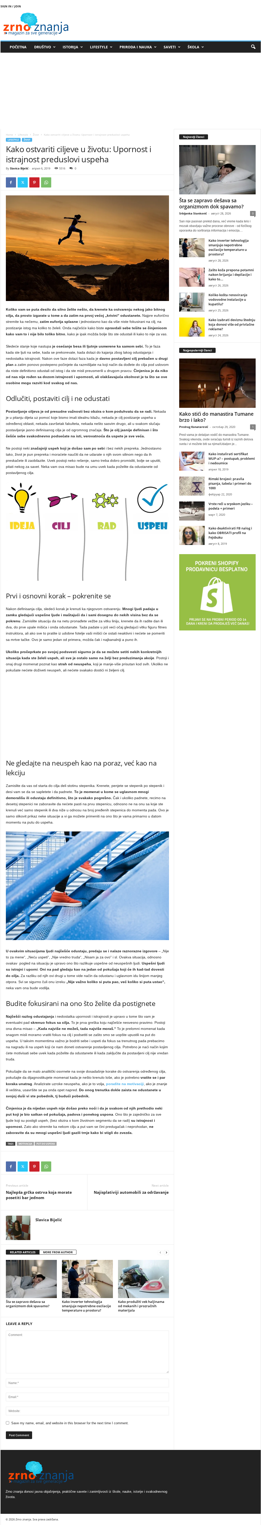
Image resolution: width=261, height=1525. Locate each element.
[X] (23, 182)
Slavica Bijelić (19, 168)
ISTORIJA (70, 47)
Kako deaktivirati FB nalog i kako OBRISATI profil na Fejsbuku (230, 533)
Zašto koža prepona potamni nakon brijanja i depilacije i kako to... (231, 274)
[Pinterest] (34, 182)
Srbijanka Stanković (193, 213)
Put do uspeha (45, 1143)
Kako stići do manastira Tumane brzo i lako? (216, 417)
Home (9, 134)
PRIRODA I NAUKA (136, 47)
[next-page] (166, 1252)
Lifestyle (23, 134)
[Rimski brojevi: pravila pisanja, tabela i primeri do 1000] (192, 486)
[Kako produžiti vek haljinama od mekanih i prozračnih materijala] (143, 1279)
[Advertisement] (131, 90)
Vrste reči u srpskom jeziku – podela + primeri (230, 506)
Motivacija (25, 1143)
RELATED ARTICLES (22, 1252)
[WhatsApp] (46, 182)
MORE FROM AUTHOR (58, 1252)
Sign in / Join (11, 6)
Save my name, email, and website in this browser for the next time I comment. (70, 1423)
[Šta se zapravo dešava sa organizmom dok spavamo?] (31, 1279)
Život (36, 134)
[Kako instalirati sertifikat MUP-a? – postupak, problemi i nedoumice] (192, 461)
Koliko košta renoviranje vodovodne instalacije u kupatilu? (227, 299)
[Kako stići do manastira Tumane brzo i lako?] (217, 383)
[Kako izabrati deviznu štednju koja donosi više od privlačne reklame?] (192, 327)
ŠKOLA (193, 47)
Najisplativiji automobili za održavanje (131, 1192)
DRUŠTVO (42, 47)
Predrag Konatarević (193, 427)
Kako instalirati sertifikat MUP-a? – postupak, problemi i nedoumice (231, 458)
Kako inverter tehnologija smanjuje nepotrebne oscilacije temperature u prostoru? (86, 1306)
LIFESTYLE (99, 47)
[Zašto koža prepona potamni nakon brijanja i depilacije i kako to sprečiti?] (192, 277)
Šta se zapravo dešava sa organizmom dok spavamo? (27, 1303)
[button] (253, 47)
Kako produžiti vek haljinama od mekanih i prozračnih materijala (141, 1306)
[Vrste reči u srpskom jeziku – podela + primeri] (192, 511)
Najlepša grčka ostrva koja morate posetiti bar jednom (39, 1195)
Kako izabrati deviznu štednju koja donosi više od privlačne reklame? (231, 324)
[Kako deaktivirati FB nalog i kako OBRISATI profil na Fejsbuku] (192, 535)
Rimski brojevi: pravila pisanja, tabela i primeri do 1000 (229, 483)
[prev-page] (160, 1252)
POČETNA (18, 47)
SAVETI (170, 47)
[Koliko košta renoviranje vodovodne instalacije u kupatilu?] (192, 302)
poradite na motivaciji (125, 1084)
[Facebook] (11, 182)
